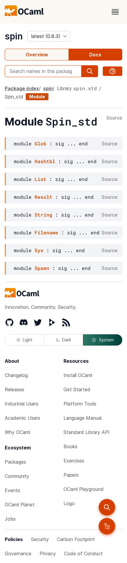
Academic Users (22, 418)
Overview (37, 55)
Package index (22, 88)
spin (14, 36)
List (40, 179)
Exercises (74, 461)
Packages (15, 462)
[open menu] (115, 12)
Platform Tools (80, 404)
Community (17, 476)
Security (40, 539)
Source (114, 118)
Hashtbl (45, 161)
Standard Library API (87, 432)
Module (37, 96)
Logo (69, 503)
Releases (14, 389)
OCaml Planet (20, 505)
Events (12, 490)
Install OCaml (78, 375)
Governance (18, 553)
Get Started (77, 389)
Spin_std (14, 97)
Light (27, 339)
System (106, 339)
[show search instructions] (112, 71)
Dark (66, 339)
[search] (107, 507)
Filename (46, 232)
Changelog (16, 375)
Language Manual (83, 418)
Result (43, 197)
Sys (39, 250)
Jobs (10, 519)
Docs (95, 55)
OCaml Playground (84, 489)
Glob (40, 143)
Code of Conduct (83, 553)
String (43, 214)
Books (70, 446)
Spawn (42, 268)
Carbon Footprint (76, 539)
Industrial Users (21, 404)
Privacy (48, 553)
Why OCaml (17, 432)
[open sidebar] (107, 526)
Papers (71, 475)
